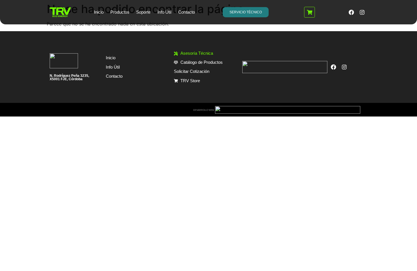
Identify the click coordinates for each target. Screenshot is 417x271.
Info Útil (164, 12)
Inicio (99, 12)
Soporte (143, 12)
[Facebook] (351, 12)
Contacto (186, 12)
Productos (119, 12)
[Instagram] (362, 12)
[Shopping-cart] (309, 12)
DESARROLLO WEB (203, 110)
